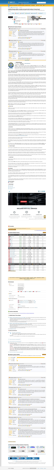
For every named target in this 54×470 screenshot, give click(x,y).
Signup (35, 2)
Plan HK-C (11, 242)
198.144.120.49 (26, 300)
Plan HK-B (11, 240)
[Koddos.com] (14, 22)
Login (33, 2)
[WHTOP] (8, 5)
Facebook (30, 468)
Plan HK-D (11, 246)
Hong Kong (23, 291)
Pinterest (33, 468)
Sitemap (45, 468)
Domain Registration (27, 63)
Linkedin (34, 468)
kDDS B (13, 259)
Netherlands (27, 291)
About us (11, 186)
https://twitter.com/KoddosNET (16, 332)
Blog (32, 468)
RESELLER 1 (12, 267)
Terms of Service (12, 187)
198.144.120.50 (27, 301)
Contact (38, 468)
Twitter (31, 468)
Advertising (41, 468)
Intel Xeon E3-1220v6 (12, 249)
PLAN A (12, 239)
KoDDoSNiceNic (22, 458)
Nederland (36, 307)
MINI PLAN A (12, 236)
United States (38, 291)
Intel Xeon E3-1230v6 (12, 251)
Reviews (44, 354)
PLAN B (12, 243)
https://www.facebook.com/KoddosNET (14, 339)
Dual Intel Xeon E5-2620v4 (13, 255)
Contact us (11, 185)
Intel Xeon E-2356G (12, 252)
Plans (45, 232)
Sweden (32, 291)
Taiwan (35, 291)
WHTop (9, 7)
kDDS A (13, 258)
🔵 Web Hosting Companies (14, 7)
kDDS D (13, 262)
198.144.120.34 (26, 302)
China (19, 291)
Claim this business (27, 279)
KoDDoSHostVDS (30, 458)
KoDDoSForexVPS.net (14, 458)
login (33, 278)
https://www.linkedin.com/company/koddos (15, 341)
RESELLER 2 (12, 268)
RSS (35, 468)
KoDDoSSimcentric (36, 458)
